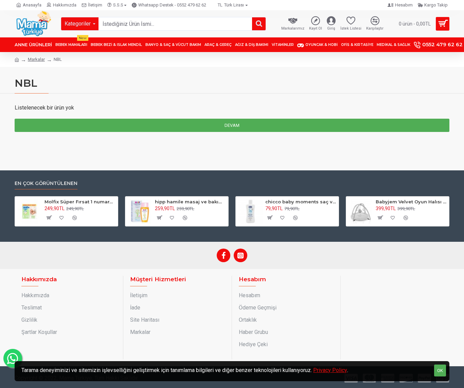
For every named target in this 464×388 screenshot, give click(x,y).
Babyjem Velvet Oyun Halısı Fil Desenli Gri (411, 201)
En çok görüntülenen (46, 183)
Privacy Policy (330, 370)
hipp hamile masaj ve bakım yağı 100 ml (190, 201)
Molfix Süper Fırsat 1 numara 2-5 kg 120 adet (79, 201)
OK (440, 370)
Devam (232, 125)
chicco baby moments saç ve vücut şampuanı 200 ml (300, 201)
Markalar (36, 59)
